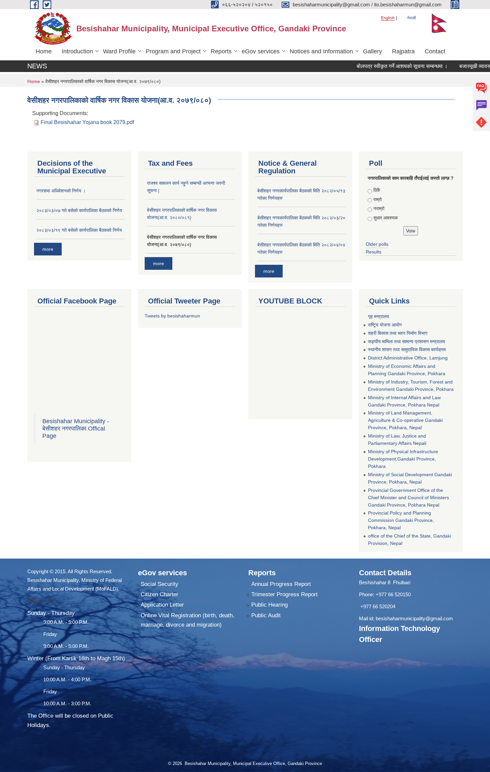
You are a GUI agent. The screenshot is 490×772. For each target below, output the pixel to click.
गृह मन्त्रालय (378, 316)
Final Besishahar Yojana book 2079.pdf (87, 122)
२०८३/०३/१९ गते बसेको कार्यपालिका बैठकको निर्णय (79, 230)
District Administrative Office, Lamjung (408, 357)
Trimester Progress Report (284, 594)
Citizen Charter (159, 594)
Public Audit (266, 615)
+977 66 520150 (393, 594)
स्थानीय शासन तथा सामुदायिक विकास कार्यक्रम (407, 349)
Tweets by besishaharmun (172, 315)
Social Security (159, 584)
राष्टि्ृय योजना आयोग (385, 324)
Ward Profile (119, 51)
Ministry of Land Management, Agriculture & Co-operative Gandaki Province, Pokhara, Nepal (405, 420)
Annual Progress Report (281, 584)
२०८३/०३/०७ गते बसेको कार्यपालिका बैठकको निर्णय (79, 210)
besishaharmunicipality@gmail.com (414, 618)
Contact (435, 51)
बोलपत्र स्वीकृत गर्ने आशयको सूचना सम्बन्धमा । (386, 66)
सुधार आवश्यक (385, 217)
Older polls (377, 244)
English (388, 18)
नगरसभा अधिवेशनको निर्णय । (61, 190)
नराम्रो (378, 208)
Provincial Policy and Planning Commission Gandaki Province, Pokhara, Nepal (401, 520)
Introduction (77, 51)
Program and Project (173, 51)
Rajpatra (403, 51)
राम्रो (377, 199)
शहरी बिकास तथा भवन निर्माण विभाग (397, 333)
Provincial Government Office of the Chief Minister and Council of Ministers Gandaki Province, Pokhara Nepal (408, 498)
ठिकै (376, 190)
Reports (221, 51)
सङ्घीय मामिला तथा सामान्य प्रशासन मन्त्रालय (406, 341)
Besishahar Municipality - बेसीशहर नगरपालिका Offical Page (75, 428)
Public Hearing (269, 605)
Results (373, 251)
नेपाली (411, 18)
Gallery (372, 51)
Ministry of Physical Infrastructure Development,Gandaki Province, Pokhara (403, 459)
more (47, 249)
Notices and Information (321, 51)
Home (44, 51)
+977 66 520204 (377, 606)
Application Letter (162, 605)
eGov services (261, 51)
